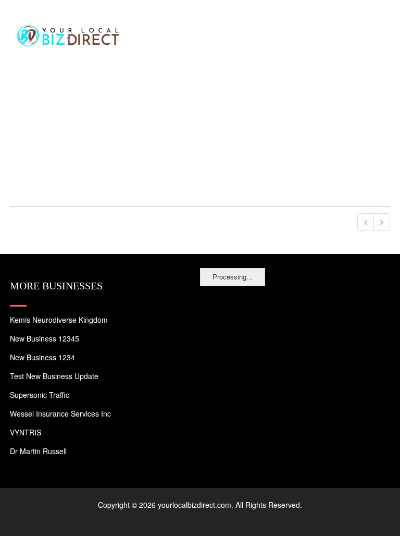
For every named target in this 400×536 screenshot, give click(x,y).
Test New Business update (54, 376)
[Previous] (365, 222)
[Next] (381, 222)
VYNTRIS (25, 432)
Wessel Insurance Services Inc (60, 413)
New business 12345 (44, 338)
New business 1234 (42, 357)
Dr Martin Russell (38, 451)
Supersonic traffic (39, 394)
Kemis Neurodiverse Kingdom (59, 319)
